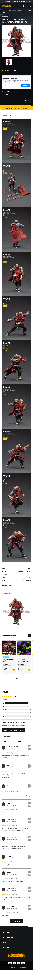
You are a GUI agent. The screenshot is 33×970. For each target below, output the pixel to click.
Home (3, 11)
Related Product (18, 108)
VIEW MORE (17, 678)
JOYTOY (25, 11)
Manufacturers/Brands (15, 11)
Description (9, 108)
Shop (6, 11)
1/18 (4, 590)
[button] (29, 635)
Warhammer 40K (7, 593)
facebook (25, 101)
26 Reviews (14, 70)
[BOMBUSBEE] (6, 6)
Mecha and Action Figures (14, 590)
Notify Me (25, 85)
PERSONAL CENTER (30, 6)
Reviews (25, 108)
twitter (29, 101)
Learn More (28, 1)
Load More (16, 921)
